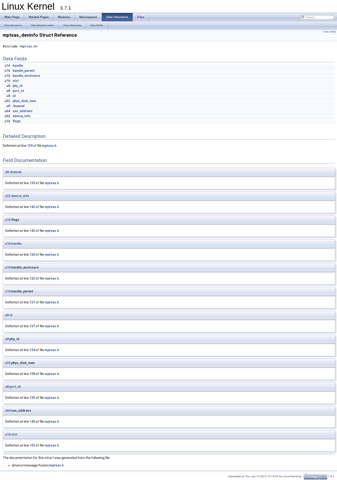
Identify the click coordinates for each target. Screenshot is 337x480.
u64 (7, 111)
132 (32, 278)
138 (32, 374)
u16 (7, 65)
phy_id (17, 86)
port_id (18, 91)
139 (32, 183)
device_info (21, 116)
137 (32, 326)
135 (32, 398)
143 (32, 231)
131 (32, 302)
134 (32, 350)
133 (32, 445)
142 (32, 207)
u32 (7, 101)
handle (18, 65)
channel (19, 106)
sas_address (23, 111)
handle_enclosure (26, 76)
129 (30, 145)
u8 (8, 86)
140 (32, 421)
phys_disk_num (24, 101)
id (14, 96)
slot (16, 81)
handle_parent (24, 70)
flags (17, 121)
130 (32, 254)
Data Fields (329, 31)
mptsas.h (28, 46)
